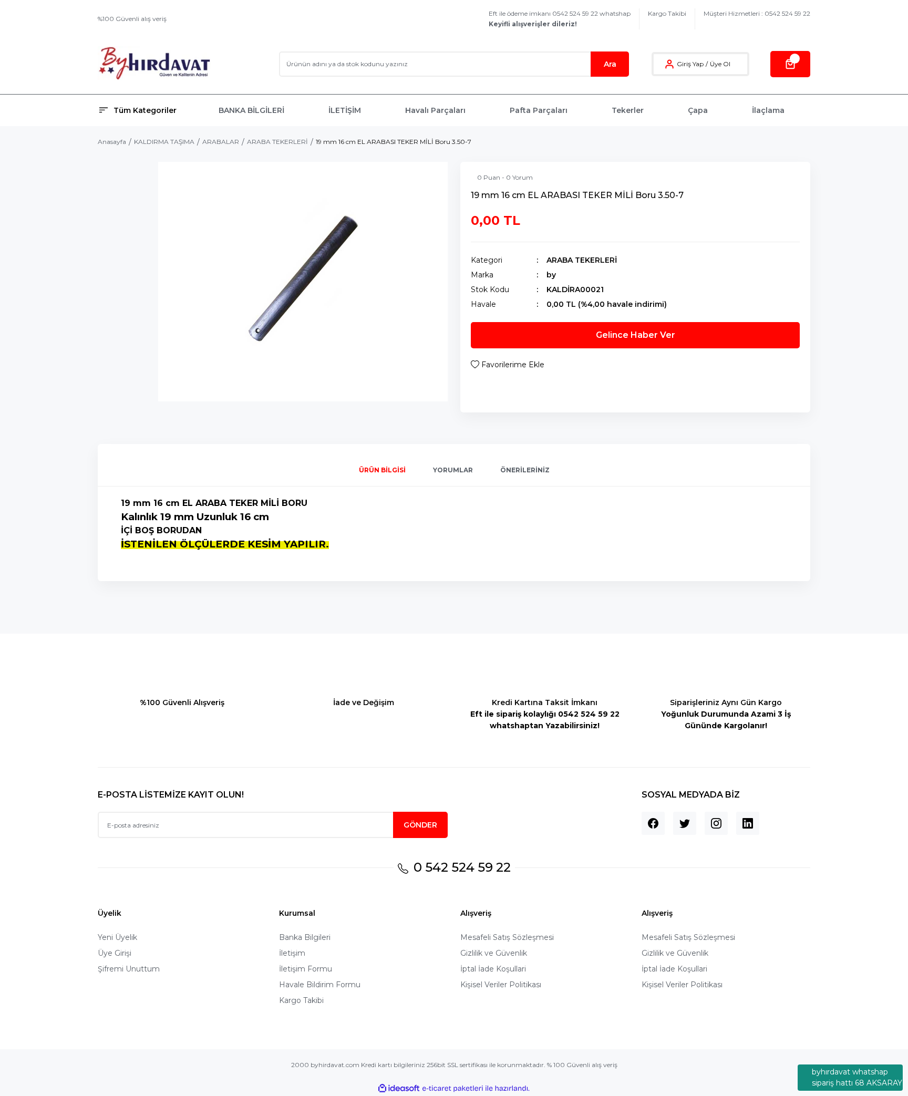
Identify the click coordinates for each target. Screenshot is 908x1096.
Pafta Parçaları (538, 110)
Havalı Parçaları (435, 110)
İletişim (292, 953)
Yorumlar (453, 470)
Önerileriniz (525, 470)
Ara (610, 64)
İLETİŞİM (344, 110)
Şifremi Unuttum (129, 969)
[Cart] (790, 64)
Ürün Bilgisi (382, 470)
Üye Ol (720, 64)
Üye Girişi (114, 953)
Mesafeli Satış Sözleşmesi (507, 937)
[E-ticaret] (452, 1088)
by (551, 275)
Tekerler (628, 110)
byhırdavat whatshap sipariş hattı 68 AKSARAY (857, 1077)
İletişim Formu (305, 969)
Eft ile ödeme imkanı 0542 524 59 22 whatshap (560, 18)
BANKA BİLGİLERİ (251, 110)
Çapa (698, 110)
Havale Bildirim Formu (319, 984)
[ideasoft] (399, 1088)
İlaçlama (768, 110)
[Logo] (154, 63)
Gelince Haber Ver (635, 335)
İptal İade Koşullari (493, 969)
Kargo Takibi (667, 13)
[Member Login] (669, 64)
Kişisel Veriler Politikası (500, 984)
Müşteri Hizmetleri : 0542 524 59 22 (757, 13)
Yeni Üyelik (117, 937)
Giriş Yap (690, 64)
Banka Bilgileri (305, 937)
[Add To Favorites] (507, 364)
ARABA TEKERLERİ (581, 260)
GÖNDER (420, 825)
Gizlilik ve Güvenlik (493, 953)
